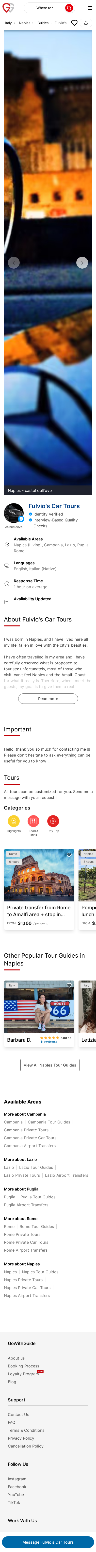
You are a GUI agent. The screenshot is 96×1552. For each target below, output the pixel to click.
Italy (8, 23)
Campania (13, 1122)
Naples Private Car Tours (27, 1287)
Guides (42, 23)
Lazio (9, 1167)
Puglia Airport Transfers (26, 1204)
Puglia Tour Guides (37, 1196)
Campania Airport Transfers (30, 1145)
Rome (9, 1226)
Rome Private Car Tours (26, 1242)
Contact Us (18, 1414)
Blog (12, 1381)
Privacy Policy (21, 1438)
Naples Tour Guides (40, 1271)
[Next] (82, 263)
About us (16, 1358)
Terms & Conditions (26, 1430)
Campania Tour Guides (49, 1122)
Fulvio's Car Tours (48, 1542)
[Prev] (14, 263)
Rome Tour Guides (37, 1226)
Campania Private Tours (26, 1129)
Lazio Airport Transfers (66, 1175)
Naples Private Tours (23, 1279)
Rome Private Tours (22, 1234)
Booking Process (23, 1365)
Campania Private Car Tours (30, 1137)
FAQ (11, 1422)
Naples (24, 23)
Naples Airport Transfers (27, 1295)
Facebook (17, 1486)
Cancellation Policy (26, 1446)
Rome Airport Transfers (26, 1250)
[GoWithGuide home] (8, 7)
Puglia (9, 1196)
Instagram (17, 1478)
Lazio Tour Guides (36, 1167)
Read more (48, 698)
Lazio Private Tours (22, 1175)
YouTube (16, 1494)
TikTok (14, 1502)
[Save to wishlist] (74, 23)
